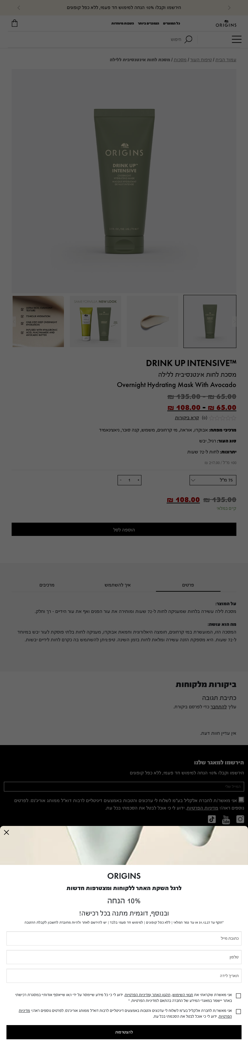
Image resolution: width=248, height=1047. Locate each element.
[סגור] (6, 832)
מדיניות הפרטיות (137, 995)
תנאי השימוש (182, 995)
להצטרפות (124, 1032)
